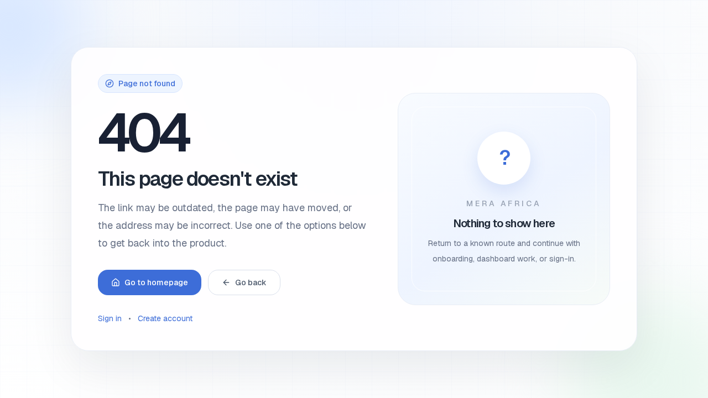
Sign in (110, 318)
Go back (251, 282)
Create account (165, 318)
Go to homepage (156, 282)
